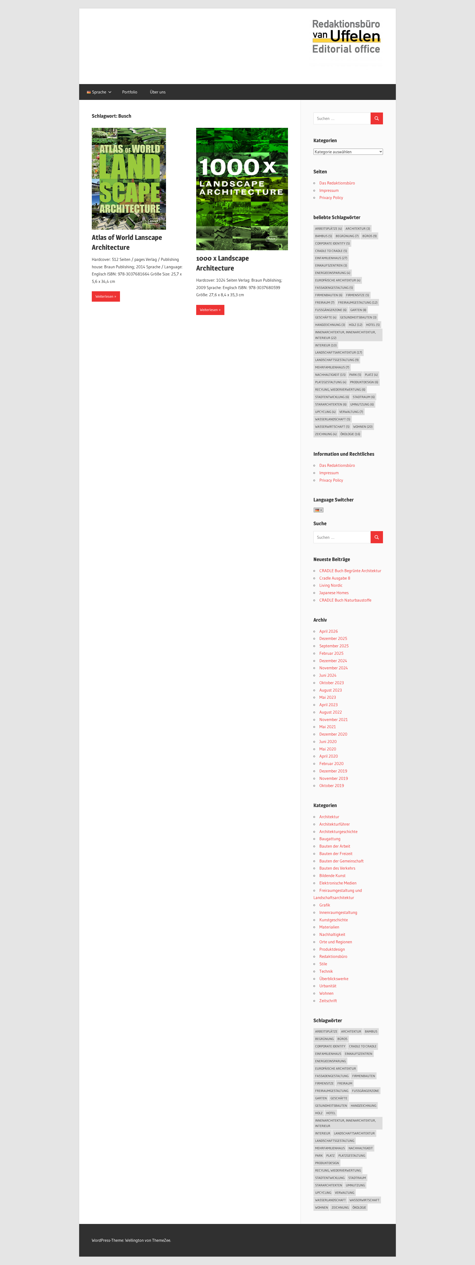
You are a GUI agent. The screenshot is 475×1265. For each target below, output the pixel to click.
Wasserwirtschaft (332, 427)
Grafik (324, 904)
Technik (326, 971)
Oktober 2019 (331, 785)
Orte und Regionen (335, 941)
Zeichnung (326, 434)
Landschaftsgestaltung (337, 360)
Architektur (358, 228)
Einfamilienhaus (331, 258)
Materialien (329, 926)
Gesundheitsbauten (358, 317)
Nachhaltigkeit (330, 375)
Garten (358, 310)
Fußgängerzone (331, 310)
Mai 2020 (327, 748)
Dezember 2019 (333, 770)
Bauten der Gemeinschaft (341, 860)
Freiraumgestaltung (358, 302)
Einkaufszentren (331, 265)
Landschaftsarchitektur (338, 352)
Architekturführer (334, 824)
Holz (355, 325)
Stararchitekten (331, 404)
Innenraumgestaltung (338, 912)
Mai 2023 (327, 697)
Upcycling (325, 412)
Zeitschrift (328, 1000)
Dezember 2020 (333, 734)
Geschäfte (325, 317)
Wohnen (363, 427)
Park (355, 375)
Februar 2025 (331, 653)
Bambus (323, 236)
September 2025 (334, 645)
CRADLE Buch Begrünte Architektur (350, 570)
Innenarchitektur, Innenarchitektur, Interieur (345, 335)
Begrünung (347, 236)
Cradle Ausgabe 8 (334, 578)
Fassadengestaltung (334, 288)
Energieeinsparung (332, 273)
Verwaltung (351, 412)
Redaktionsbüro (333, 956)
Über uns (158, 91)
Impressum (329, 190)
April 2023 (328, 704)
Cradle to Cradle (331, 251)
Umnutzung (362, 404)
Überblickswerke (333, 978)
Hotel (373, 325)
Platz (371, 375)
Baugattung (329, 838)
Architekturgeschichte (338, 831)
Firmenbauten (328, 295)
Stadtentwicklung (332, 397)
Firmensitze (357, 295)
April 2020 (328, 756)
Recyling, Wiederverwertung (340, 389)
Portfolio (129, 91)
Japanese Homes (334, 592)
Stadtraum (364, 397)
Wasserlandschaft (332, 419)
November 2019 (333, 778)
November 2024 (333, 667)
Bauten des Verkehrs (337, 868)
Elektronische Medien (337, 882)
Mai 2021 (327, 726)
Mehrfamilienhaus (332, 367)
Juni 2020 (328, 741)
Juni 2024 (327, 675)
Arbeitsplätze (328, 228)
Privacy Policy (331, 197)
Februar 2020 (331, 763)
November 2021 (333, 719)
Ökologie (350, 434)
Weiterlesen (104, 296)
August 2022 (330, 712)
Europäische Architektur (337, 280)
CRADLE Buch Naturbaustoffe (345, 600)
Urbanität (327, 985)
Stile (323, 963)
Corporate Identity (332, 243)
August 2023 (330, 690)
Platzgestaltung (330, 382)
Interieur (326, 345)
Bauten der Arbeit (334, 846)
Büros (369, 236)
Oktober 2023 (331, 682)
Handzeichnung (330, 325)
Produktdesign (364, 382)
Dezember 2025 (333, 638)
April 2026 (328, 631)
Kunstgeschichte (333, 919)
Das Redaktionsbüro (337, 182)
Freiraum (324, 302)
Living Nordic (330, 585)
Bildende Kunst (332, 875)
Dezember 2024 (333, 660)
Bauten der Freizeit (336, 853)
